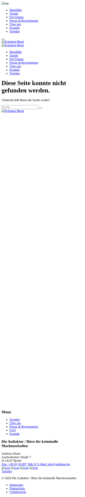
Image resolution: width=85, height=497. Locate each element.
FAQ (12, 430)
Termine (14, 31)
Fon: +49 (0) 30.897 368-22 (19, 464)
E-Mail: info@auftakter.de (53, 464)
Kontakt (14, 27)
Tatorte (13, 13)
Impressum (16, 485)
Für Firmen (16, 17)
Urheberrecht (17, 492)
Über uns (15, 24)
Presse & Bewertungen (23, 20)
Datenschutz (17, 488)
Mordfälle (15, 10)
